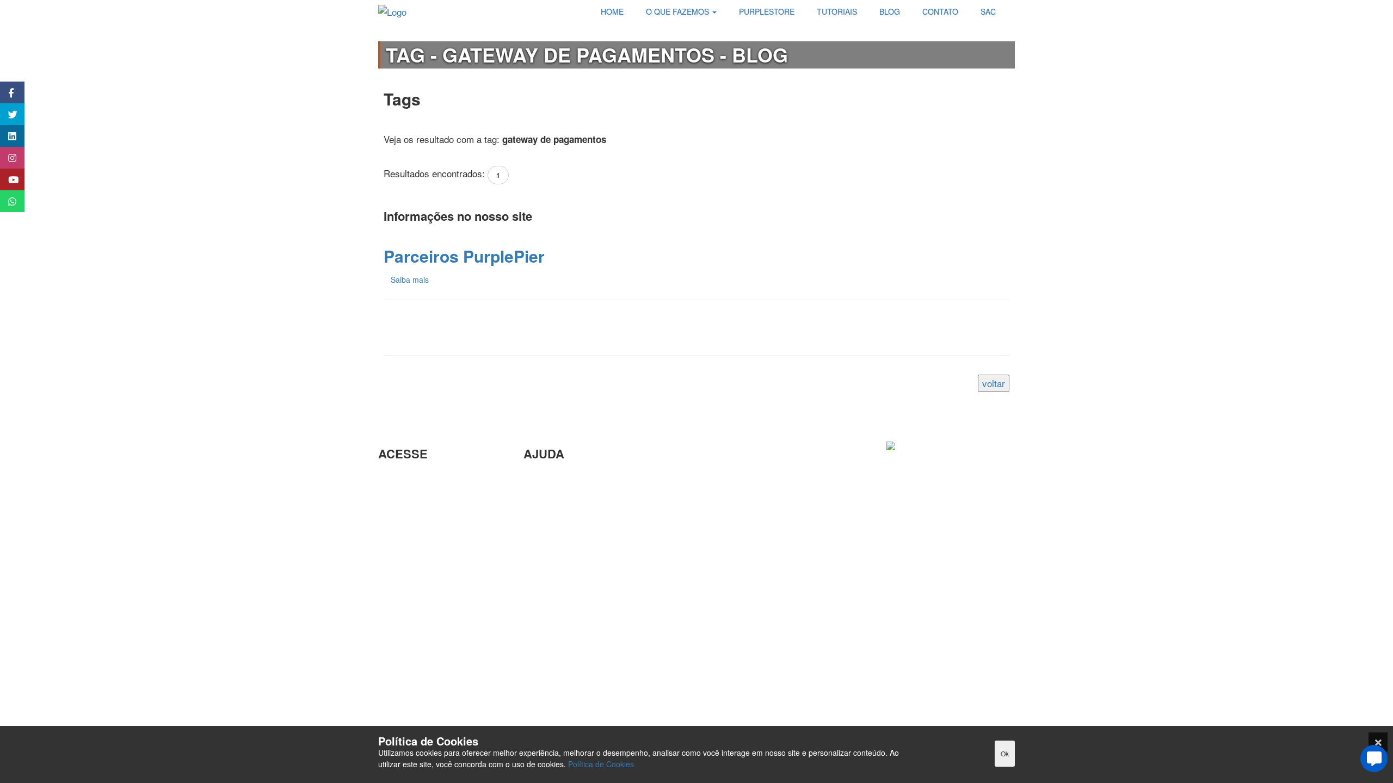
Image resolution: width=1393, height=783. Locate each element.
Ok (1005, 753)
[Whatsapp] (998, 711)
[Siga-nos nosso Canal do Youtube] (7, 179)
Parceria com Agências (570, 477)
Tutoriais (395, 629)
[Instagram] (890, 711)
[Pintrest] (944, 711)
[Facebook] (835, 711)
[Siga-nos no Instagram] (7, 158)
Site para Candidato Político (580, 584)
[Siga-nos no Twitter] (7, 114)
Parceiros (397, 477)
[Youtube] (971, 711)
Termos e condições (419, 665)
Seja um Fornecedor (419, 594)
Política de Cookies (601, 764)
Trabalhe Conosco (414, 544)
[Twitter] (917, 711)
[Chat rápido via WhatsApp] (7, 201)
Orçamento (546, 566)
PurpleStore (402, 611)
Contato (539, 619)
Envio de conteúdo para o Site (584, 531)
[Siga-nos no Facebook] (7, 92)
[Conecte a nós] (7, 136)
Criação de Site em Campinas (584, 495)
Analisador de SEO (416, 495)
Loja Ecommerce (412, 647)
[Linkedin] (862, 711)
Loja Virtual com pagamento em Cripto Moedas (435, 520)
